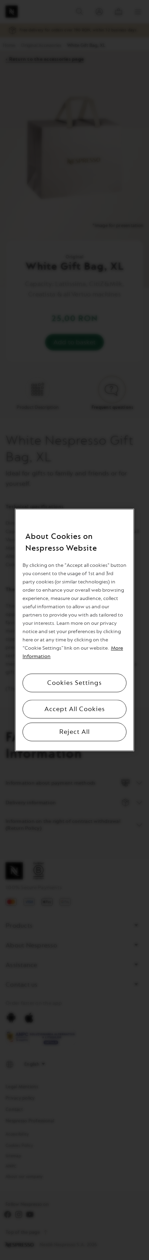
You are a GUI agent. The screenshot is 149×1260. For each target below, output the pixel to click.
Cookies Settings (74, 683)
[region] (74, 630)
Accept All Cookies (74, 709)
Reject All (74, 732)
